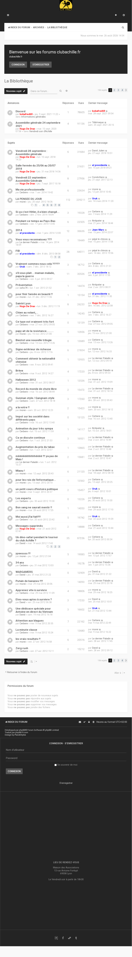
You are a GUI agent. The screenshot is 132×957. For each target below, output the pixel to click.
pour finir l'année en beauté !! (34, 294)
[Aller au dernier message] (107, 111)
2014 (19, 230)
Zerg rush (22, 648)
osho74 (23, 288)
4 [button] (122, 90)
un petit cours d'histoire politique (37, 489)
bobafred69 (26, 114)
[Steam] (69, 938)
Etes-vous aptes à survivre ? (34, 599)
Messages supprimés (29, 525)
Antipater (97, 220)
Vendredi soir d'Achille (40, 131)
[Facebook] (63, 938)
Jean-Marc (98, 230)
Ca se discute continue (30, 437)
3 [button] (118, 90)
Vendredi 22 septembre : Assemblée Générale (31, 179)
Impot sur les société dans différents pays (32, 418)
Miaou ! (20, 470)
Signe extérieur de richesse (33, 349)
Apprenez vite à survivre (31, 590)
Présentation (24, 285)
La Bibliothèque (18, 81)
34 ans (20, 562)
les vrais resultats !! (28, 638)
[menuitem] (124, 15)
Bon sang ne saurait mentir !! (34, 507)
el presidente (99, 165)
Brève (19, 370)
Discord (20, 111)
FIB (18, 250)
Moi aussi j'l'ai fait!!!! (28, 516)
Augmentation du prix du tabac (35, 447)
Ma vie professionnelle (30, 189)
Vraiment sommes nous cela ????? (38, 263)
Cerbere (24, 192)
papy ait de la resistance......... (35, 331)
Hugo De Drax (27, 128)
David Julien (98, 150)
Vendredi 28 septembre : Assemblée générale (31, 152)
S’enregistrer (40, 64)
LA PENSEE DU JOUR (29, 198)
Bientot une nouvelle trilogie (34, 340)
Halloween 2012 (26, 379)
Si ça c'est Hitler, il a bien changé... (37, 211)
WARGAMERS (24, 571)
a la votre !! (23, 407)
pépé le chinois (100, 239)
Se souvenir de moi (67, 764)
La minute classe (26, 629)
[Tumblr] (76, 938)
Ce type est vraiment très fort (35, 321)
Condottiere (98, 177)
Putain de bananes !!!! (29, 581)
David (22, 543)
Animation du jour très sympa (34, 428)
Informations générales (33, 116)
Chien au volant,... (27, 312)
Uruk (94, 198)
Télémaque (98, 122)
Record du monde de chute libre (36, 388)
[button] (126, 90)
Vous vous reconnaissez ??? (34, 239)
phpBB (22, 730)
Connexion (18, 64)
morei (95, 189)
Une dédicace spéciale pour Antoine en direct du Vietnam (34, 610)
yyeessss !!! (23, 553)
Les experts (23, 498)
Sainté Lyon (23, 303)
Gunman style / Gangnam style (35, 398)
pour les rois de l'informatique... (36, 479)
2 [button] (114, 90)
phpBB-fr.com (21, 732)
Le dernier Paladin (29, 242)
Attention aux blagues (30, 620)
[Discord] (56, 938)
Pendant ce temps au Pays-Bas (35, 221)
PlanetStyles (20, 735)
